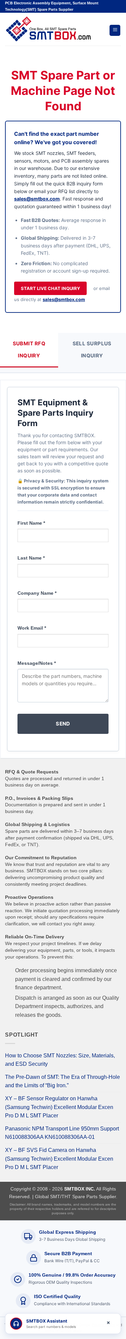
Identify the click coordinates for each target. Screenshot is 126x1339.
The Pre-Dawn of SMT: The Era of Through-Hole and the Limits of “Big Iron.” (62, 1081)
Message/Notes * (36, 663)
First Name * (31, 523)
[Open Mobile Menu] (115, 30)
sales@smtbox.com (37, 198)
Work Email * (31, 628)
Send (63, 723)
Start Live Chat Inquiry (50, 288)
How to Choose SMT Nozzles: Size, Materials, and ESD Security (60, 1060)
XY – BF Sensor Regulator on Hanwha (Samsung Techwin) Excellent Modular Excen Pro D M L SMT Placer (59, 1107)
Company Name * (36, 593)
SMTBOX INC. (79, 1188)
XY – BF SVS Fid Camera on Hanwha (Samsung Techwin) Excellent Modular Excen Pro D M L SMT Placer (59, 1158)
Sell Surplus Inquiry (92, 349)
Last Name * (31, 558)
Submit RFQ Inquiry (29, 349)
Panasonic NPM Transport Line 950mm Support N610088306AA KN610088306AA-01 (62, 1133)
